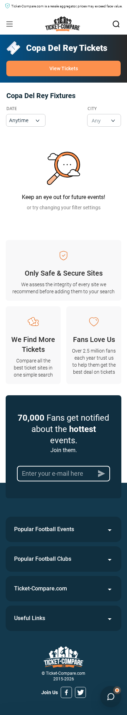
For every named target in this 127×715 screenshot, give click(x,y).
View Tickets (63, 68)
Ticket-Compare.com (40, 588)
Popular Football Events (44, 529)
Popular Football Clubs (42, 558)
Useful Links (29, 618)
